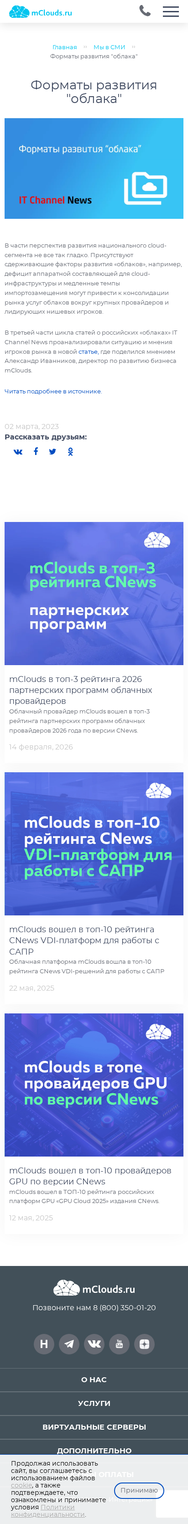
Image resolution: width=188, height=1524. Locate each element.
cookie (21, 1486)
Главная (64, 48)
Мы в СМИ (109, 48)
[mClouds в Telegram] (69, 1344)
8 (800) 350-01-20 (124, 1308)
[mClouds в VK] (94, 1344)
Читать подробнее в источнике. (53, 392)
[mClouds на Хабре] (44, 1344)
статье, (88, 352)
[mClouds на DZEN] (144, 1344)
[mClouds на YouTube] (119, 1344)
